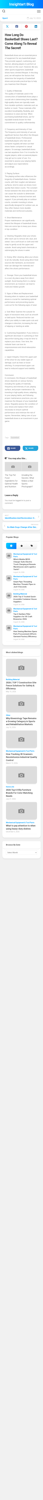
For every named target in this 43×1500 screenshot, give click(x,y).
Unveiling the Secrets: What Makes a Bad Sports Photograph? (28, 481)
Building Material (20, 594)
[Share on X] (7, 26)
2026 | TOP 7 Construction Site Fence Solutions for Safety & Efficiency (21, 685)
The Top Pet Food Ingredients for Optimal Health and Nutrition (11, 481)
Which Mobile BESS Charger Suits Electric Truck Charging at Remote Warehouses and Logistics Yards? (24, 564)
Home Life (10, 787)
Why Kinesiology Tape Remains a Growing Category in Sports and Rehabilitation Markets (21, 721)
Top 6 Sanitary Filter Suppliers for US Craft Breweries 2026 (22, 616)
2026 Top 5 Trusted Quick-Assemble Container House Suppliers (25, 599)
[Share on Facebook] (17, 26)
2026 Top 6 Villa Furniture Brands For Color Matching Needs (19, 793)
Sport (5, 18)
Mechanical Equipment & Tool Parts (20, 751)
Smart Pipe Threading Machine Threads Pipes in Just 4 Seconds (24, 584)
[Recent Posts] (11, 546)
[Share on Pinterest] (26, 26)
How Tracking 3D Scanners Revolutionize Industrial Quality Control (21, 757)
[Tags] (32, 546)
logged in (19, 500)
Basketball (15, 438)
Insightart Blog (21, 4)
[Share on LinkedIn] (36, 26)
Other (8, 715)
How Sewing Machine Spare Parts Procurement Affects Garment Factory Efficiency (25, 634)
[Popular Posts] (21, 546)
